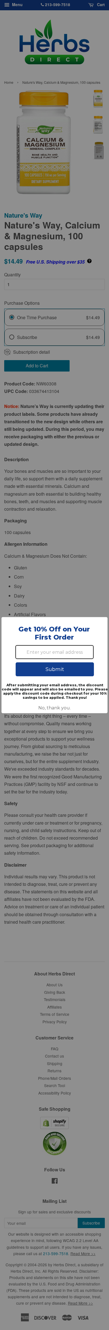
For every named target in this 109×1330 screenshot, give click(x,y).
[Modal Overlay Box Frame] (54, 665)
